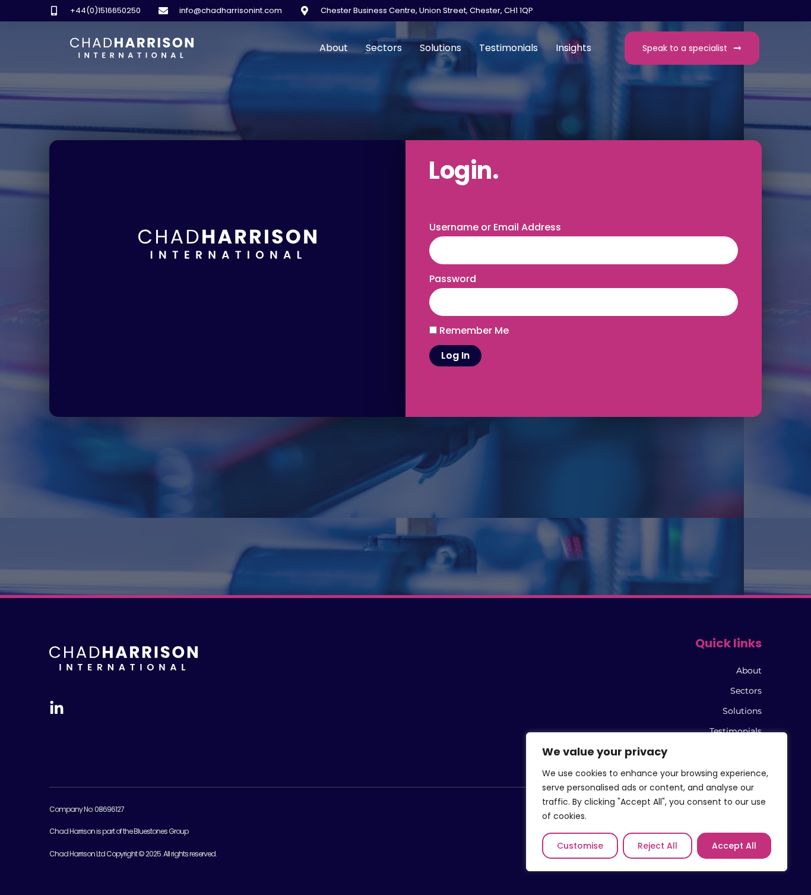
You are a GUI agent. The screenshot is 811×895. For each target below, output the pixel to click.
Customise (580, 846)
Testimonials (508, 48)
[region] (656, 801)
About (333, 48)
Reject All (657, 846)
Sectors (384, 48)
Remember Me (473, 330)
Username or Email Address (495, 227)
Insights (573, 48)
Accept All (734, 846)
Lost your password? (470, 379)
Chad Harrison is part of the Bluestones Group (118, 831)
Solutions (440, 48)
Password (452, 279)
